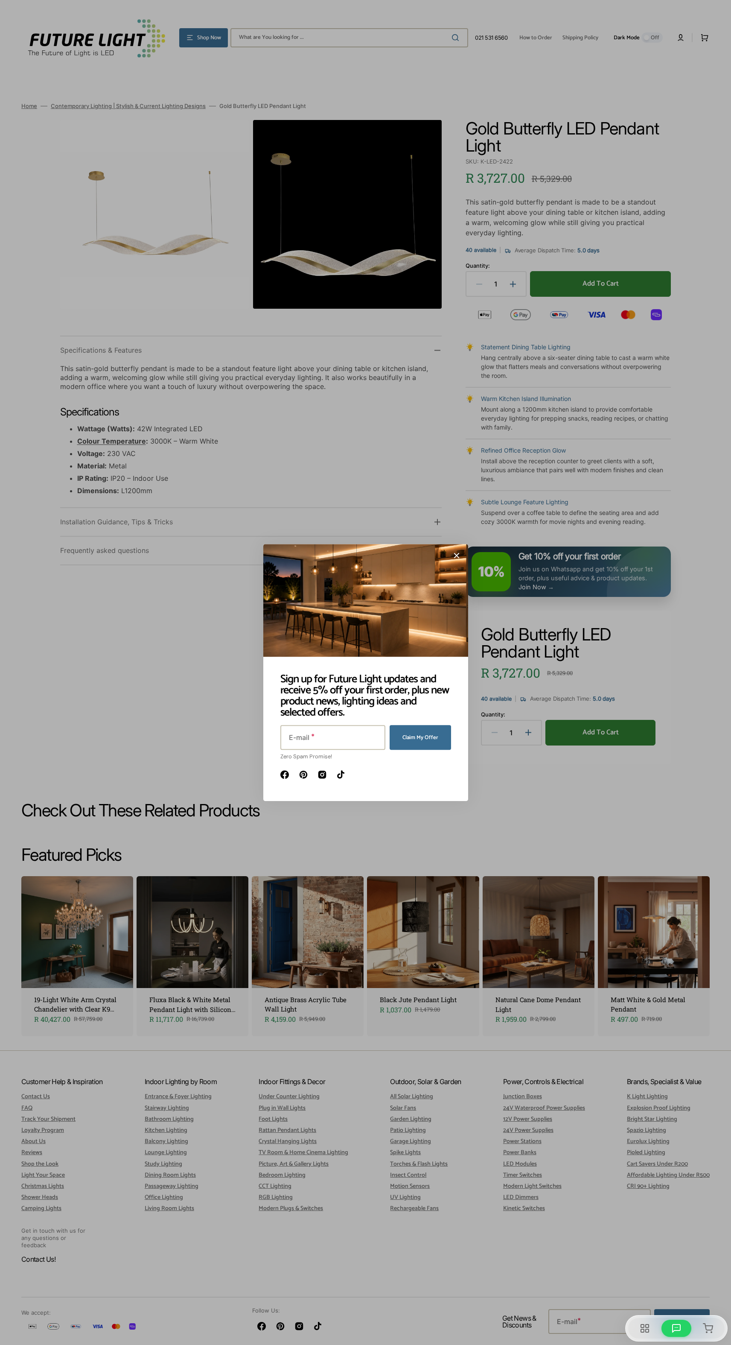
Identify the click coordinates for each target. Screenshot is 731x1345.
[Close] (457, 555)
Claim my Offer (420, 737)
